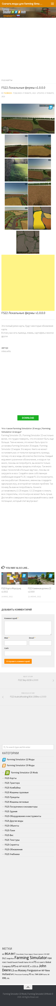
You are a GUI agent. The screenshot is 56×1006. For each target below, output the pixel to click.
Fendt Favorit (12, 962)
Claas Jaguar (28, 954)
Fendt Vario (23, 962)
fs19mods (8, 93)
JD (37, 966)
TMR (36, 974)
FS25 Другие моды (14, 820)
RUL (33, 974)
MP (43, 970)
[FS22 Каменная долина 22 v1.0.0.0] (41, 578)
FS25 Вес (9, 835)
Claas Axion (20, 954)
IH (31, 967)
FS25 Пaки (10, 830)
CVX (45, 954)
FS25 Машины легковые (17, 801)
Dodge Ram (10, 958)
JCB (34, 966)
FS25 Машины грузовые (17, 792)
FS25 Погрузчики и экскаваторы (21, 806)
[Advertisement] (28, 47)
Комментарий (11, 618)
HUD (24, 966)
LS (12, 970)
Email (32, 638)
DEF (48, 954)
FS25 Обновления (13, 849)
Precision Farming (21, 974)
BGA (7, 954)
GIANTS (42, 962)
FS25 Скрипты (12, 844)
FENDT (4, 962)
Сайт (6, 648)
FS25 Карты (11, 778)
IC (28, 966)
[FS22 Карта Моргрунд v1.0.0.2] (14, 578)
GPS (13, 966)
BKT (13, 953)
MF (40, 970)
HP (20, 966)
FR (32, 962)
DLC (4, 958)
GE (38, 962)
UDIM (41, 974)
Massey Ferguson (28, 970)
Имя (6, 638)
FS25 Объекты (12, 825)
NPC (12, 974)
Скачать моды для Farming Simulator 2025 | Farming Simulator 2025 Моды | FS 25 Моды (22, 3)
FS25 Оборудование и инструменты (23, 816)
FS (35, 962)
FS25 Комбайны (13, 787)
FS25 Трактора (12, 782)
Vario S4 (46, 974)
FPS (30, 962)
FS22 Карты (6, 80)
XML (4, 978)
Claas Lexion (38, 954)
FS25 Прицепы (12, 797)
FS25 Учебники (12, 854)
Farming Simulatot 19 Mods (39, 993)
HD (17, 966)
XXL (8, 978)
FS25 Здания (11, 811)
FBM (49, 958)
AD (3, 954)
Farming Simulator (30, 957)
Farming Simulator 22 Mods (14, 993)
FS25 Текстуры (12, 839)
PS (30, 974)
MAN (16, 971)
